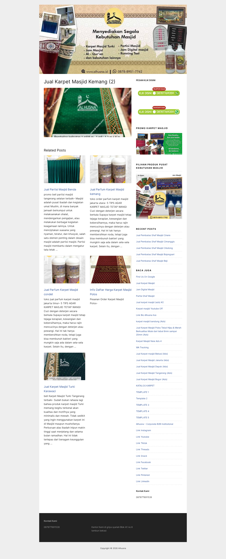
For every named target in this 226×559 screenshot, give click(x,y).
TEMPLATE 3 (142, 405)
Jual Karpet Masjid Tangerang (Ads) (154, 373)
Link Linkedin (142, 481)
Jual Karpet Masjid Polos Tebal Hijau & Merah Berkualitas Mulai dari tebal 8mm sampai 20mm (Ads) (158, 331)
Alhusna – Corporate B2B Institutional (154, 424)
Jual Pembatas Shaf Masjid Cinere (153, 235)
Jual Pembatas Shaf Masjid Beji (151, 260)
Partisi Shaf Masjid (145, 296)
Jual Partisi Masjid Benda (60, 189)
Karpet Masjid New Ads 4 (149, 341)
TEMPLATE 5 (142, 417)
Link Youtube (142, 436)
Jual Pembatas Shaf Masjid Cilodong (154, 248)
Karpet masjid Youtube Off (149, 308)
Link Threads (142, 449)
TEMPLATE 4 (142, 411)
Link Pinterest (143, 475)
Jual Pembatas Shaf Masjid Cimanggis (155, 241)
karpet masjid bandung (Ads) (150, 321)
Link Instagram (143, 430)
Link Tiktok (141, 443)
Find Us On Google (145, 276)
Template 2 (141, 398)
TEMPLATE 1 (142, 392)
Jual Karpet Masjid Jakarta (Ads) (152, 360)
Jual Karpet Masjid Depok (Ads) (152, 366)
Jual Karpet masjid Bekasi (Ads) (152, 353)
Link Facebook (143, 462)
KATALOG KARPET (145, 385)
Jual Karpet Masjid (145, 283)
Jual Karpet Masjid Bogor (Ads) (151, 379)
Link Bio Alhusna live (146, 315)
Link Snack (141, 456)
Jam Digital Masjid (145, 289)
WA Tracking (142, 347)
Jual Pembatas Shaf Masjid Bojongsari (155, 254)
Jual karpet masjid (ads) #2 (150, 302)
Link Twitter (142, 468)
